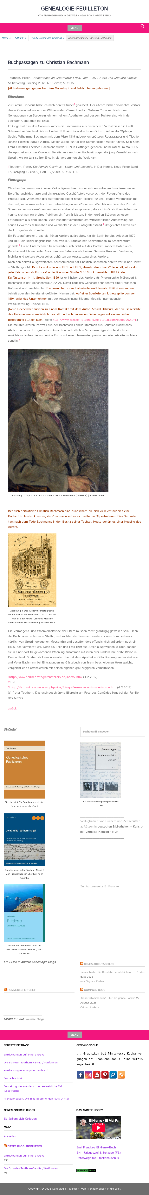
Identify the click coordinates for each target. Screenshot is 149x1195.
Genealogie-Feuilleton (74, 9)
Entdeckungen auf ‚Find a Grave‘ (24, 1055)
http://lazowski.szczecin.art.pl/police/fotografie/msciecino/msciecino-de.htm (63, 687)
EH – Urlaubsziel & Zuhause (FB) (98, 1153)
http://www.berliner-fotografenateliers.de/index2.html (45, 677)
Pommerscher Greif (22, 990)
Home (6, 38)
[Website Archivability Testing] (86, 1171)
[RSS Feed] (121, 1075)
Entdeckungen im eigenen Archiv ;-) (26, 1071)
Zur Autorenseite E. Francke (99, 886)
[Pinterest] (105, 1075)
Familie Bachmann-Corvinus (47, 38)
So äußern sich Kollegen (20, 1119)
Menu (75, 28)
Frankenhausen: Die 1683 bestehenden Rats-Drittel (36, 1099)
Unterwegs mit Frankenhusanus (97, 1158)
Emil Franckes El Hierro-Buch (96, 1147)
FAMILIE (21, 38)
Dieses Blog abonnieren (25, 1146)
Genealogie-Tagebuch (99, 964)
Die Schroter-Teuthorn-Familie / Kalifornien (31, 1063)
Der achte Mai (13, 1078)
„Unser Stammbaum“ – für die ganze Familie (107, 998)
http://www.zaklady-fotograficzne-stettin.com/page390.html (94, 320)
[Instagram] (89, 1075)
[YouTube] (97, 1075)
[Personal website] (113, 1075)
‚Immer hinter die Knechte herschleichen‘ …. (108, 972)
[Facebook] (80, 1075)
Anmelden (10, 1136)
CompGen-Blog (94, 990)
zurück (12, 708)
